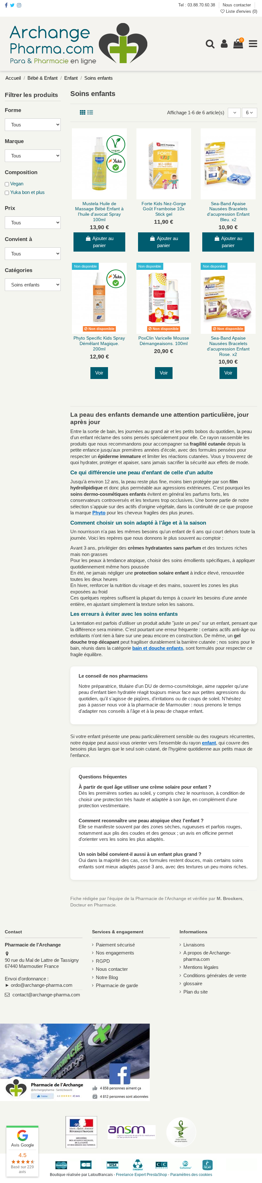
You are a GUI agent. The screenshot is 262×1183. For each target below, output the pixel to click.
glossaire (192, 983)
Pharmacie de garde (117, 985)
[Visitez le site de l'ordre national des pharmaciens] (181, 1132)
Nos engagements (115, 952)
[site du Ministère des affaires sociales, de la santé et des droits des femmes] (81, 1132)
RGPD (103, 961)
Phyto (98, 512)
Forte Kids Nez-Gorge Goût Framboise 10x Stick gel (164, 209)
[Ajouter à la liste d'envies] (94, 197)
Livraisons (194, 944)
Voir (99, 372)
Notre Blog (107, 977)
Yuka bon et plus (27, 192)
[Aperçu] (104, 197)
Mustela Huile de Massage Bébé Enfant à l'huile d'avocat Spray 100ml (99, 211)
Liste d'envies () (241, 11)
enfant (209, 742)
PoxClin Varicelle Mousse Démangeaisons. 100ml (163, 340)
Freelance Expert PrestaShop (141, 1174)
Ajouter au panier (102, 242)
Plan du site (195, 991)
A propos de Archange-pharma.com (207, 956)
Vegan (16, 183)
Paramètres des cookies (191, 1174)
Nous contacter (237, 5)
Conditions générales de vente (214, 975)
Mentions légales (201, 967)
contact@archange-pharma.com (46, 994)
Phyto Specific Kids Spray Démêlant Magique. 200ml (99, 343)
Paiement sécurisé (115, 944)
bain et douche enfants (157, 648)
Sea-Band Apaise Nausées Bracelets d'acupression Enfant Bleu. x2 (228, 211)
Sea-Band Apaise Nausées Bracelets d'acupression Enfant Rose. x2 (228, 346)
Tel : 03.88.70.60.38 (197, 5)
